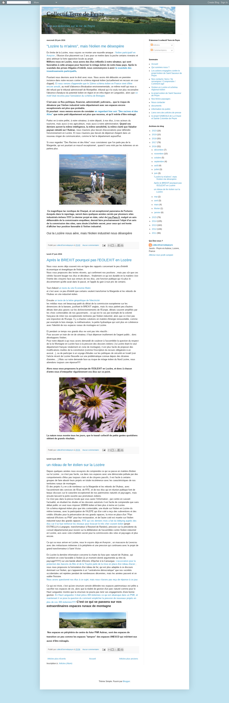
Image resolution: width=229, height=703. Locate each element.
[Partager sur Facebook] (119, 245)
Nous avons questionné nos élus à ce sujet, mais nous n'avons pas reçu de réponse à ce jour (92, 579)
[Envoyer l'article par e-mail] (104, 245)
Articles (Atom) (65, 663)
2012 (154, 229)
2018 (154, 138)
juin (156, 173)
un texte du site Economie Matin (75, 288)
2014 (154, 221)
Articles (156, 45)
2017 (154, 142)
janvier (157, 212)
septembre (159, 161)
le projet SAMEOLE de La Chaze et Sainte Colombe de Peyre (166, 117)
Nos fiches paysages (160, 99)
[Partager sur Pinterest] (122, 245)
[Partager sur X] (115, 245)
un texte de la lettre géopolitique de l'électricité (77, 300)
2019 (154, 134)
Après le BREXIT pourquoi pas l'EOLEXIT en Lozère (89, 260)
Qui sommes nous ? (160, 67)
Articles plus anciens (128, 659)
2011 (154, 233)
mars (156, 204)
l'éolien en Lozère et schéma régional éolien (164, 88)
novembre (159, 153)
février (157, 208)
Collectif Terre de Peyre (75, 14)
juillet (157, 169)
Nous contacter (158, 102)
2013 (154, 225)
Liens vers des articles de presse (166, 112)
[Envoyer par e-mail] (109, 245)
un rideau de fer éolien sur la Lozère (76, 465)
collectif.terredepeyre (162, 245)
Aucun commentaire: (91, 245)
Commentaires (160, 50)
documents (156, 106)
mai (156, 197)
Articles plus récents (56, 659)
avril (156, 200)
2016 (154, 146)
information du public (160, 109)
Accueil (92, 659)
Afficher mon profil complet (161, 255)
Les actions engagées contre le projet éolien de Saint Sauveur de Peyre (166, 73)
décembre (159, 150)
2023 (154, 131)
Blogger (126, 681)
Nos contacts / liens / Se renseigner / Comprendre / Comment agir (163, 81)
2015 (154, 217)
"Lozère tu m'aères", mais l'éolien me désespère (85, 46)
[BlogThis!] (112, 245)
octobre (158, 158)
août (156, 165)
